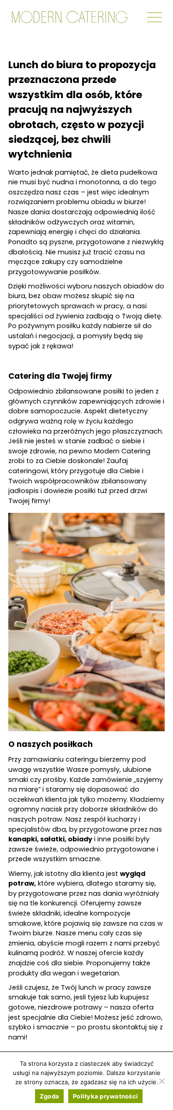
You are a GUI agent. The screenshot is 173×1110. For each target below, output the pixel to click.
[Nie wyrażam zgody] (161, 1081)
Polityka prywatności (105, 1096)
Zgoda (49, 1096)
